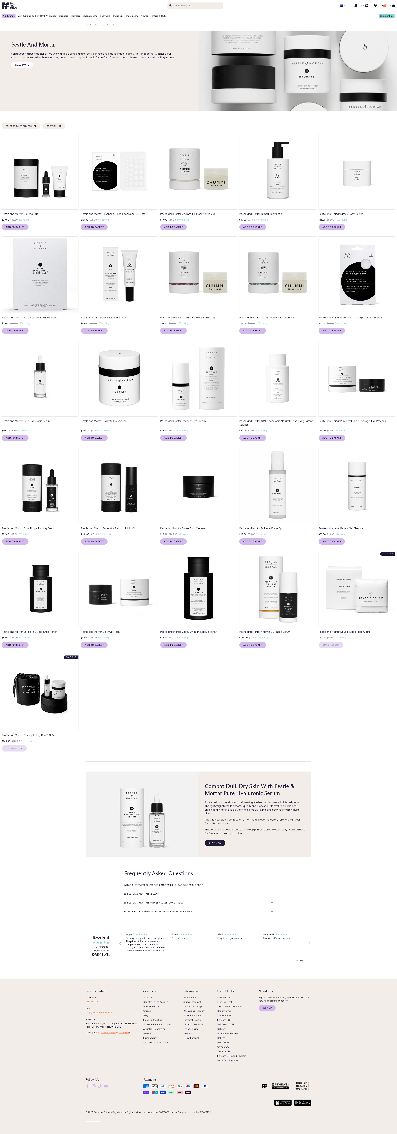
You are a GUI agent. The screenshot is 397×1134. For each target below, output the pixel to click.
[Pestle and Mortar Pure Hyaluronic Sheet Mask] (40, 275)
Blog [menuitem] (145, 1015)
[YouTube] (106, 1086)
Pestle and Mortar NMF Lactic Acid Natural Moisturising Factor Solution (276, 422)
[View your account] (355, 5)
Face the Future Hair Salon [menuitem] (157, 1024)
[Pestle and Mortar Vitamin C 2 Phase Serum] (277, 589)
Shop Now (215, 843)
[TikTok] (100, 1086)
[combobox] (195, 5)
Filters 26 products (19, 126)
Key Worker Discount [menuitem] (194, 1011)
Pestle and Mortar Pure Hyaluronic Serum (26, 421)
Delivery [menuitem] (221, 1029)
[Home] (264, 1085)
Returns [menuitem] (221, 1038)
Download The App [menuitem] (193, 1006)
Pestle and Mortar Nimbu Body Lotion (261, 213)
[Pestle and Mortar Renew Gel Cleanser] (357, 485)
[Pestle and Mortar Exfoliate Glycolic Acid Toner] (40, 589)
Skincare (63, 16)
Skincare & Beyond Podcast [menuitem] (231, 1056)
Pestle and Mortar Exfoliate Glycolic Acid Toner (29, 631)
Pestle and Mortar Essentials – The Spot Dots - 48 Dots (113, 213)
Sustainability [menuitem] (150, 1038)
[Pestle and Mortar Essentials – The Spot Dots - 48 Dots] (119, 171)
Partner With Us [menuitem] (151, 1006)
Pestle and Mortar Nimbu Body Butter (341, 213)
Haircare (75, 16)
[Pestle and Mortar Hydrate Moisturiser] (119, 378)
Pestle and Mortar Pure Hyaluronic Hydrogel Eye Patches (352, 421)
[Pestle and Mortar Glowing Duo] (40, 171)
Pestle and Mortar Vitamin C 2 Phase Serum (264, 631)
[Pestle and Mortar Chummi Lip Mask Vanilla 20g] (198, 171)
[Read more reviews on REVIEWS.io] (101, 955)
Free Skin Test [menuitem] (224, 997)
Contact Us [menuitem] (223, 1047)
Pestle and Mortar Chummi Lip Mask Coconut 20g (268, 317)
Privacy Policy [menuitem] (190, 1029)
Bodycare (105, 16)
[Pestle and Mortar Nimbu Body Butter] (357, 171)
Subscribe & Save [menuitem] (192, 1015)
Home (88, 25)
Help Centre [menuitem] (223, 1042)
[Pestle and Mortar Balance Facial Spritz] (277, 485)
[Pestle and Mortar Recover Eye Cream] (198, 378)
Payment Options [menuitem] (192, 1020)
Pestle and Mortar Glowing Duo (20, 213)
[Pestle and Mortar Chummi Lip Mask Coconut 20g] (277, 275)
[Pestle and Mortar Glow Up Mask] (119, 589)
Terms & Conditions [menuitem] (193, 1024)
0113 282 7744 (93, 1001)
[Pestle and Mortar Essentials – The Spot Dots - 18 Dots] (357, 275)
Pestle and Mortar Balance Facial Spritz (262, 528)
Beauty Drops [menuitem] (224, 1011)
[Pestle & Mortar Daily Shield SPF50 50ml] (119, 275)
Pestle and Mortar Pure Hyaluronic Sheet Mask (29, 317)
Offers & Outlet (159, 16)
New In (145, 16)
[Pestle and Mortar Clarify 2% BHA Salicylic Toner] (198, 589)
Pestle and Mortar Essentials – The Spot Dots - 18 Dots (351, 317)
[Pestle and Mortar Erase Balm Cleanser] (198, 485)
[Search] (170, 5)
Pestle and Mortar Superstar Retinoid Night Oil (108, 528)
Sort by (51, 126)
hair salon (124, 1032)
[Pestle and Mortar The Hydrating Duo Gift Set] (40, 692)
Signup (267, 1008)
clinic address (108, 1032)
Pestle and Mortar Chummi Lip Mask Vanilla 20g (188, 213)
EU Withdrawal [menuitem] (191, 1038)
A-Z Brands (9, 16)
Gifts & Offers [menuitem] (190, 997)
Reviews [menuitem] (147, 1033)
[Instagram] (94, 1086)
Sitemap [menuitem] (187, 1033)
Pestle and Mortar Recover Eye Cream (183, 421)
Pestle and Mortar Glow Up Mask (100, 631)
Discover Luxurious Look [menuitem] (155, 1042)
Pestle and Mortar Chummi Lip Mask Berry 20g (187, 317)
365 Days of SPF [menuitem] (225, 1024)
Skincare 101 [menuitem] (223, 1020)
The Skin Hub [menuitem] (224, 1015)
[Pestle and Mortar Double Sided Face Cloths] (357, 589)
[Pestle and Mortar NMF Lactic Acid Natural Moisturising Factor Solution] (277, 378)
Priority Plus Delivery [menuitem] (228, 1033)
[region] (215, 943)
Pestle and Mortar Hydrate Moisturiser (103, 421)
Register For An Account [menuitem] (155, 1002)
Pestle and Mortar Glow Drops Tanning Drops (28, 528)
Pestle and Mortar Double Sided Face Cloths (344, 631)
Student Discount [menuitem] (192, 1002)
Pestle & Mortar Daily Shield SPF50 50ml (104, 317)
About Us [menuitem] (147, 997)
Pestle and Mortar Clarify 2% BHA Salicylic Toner (188, 631)
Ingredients (132, 16)
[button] (120, 943)
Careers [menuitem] (147, 1011)
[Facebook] (87, 1086)
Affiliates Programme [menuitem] (154, 1029)
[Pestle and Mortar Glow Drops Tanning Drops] (40, 485)
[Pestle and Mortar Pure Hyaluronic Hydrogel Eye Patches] (357, 378)
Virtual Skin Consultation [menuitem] (229, 1006)
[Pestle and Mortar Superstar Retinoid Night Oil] (119, 485)
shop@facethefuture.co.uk (99, 1012)
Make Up (118, 16)
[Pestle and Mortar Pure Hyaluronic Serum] (40, 378)
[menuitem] (87, 1086)
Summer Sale (387, 16)
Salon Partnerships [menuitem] (152, 1020)
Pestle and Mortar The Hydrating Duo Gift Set (29, 735)
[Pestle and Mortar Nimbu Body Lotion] (277, 171)
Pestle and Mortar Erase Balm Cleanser (183, 528)
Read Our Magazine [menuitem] (227, 1060)
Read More (22, 64)
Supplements (90, 16)
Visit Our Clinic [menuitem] (224, 1051)
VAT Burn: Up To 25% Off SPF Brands (37, 16)
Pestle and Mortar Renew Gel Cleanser (341, 528)
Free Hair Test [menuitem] (224, 1002)
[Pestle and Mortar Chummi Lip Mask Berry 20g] (198, 275)
